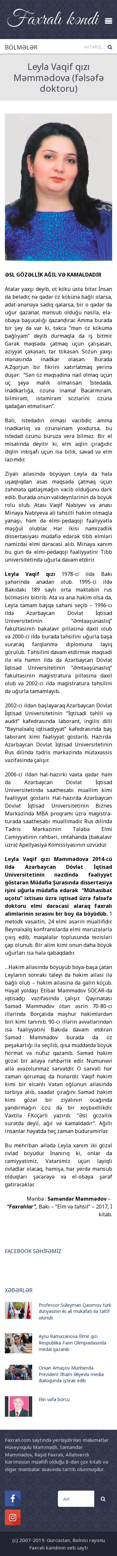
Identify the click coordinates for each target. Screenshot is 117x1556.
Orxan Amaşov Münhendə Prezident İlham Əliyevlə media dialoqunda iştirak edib (71, 1374)
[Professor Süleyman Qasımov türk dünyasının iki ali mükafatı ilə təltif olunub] (18, 1310)
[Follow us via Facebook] (12, 1498)
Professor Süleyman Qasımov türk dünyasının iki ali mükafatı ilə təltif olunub (75, 1311)
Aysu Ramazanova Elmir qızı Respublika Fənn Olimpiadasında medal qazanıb (72, 1342)
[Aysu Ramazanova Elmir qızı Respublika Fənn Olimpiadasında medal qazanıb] (18, 1343)
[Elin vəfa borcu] (18, 1406)
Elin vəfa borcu (54, 1399)
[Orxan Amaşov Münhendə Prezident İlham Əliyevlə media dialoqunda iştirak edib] (18, 1372)
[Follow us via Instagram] (12, 1517)
